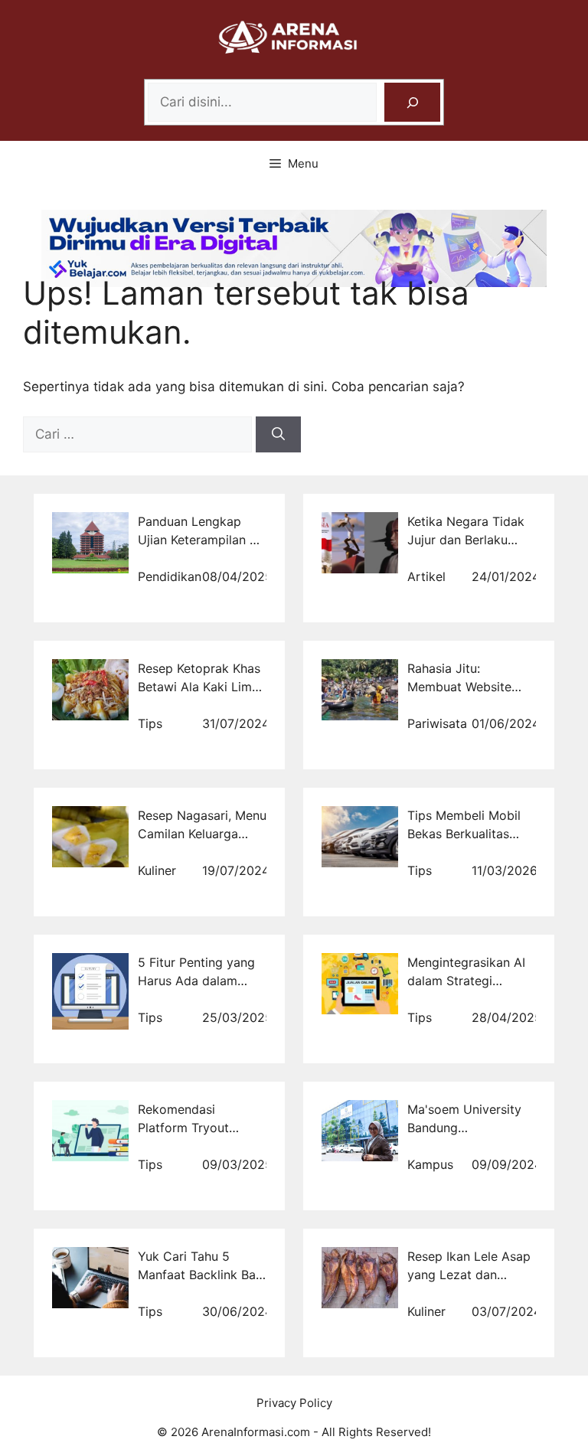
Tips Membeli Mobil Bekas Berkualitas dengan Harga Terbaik (471, 834)
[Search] (412, 102)
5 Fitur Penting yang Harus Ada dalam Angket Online (196, 981)
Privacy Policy (294, 1403)
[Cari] (278, 434)
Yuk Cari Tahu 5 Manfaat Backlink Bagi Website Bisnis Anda (202, 1275)
